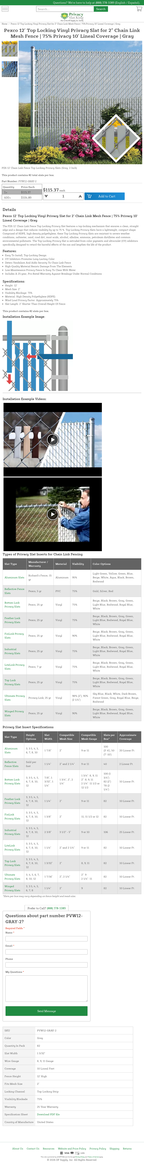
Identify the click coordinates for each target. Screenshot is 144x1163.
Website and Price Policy (72, 1148)
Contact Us (33, 1148)
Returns (127, 1148)
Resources (48, 1148)
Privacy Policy (98, 1148)
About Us (17, 1148)
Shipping (114, 1148)
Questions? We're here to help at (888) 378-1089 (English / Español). (96, 2)
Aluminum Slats (14, 577)
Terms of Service (93, 1157)
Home (4, 23)
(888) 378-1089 (56, 908)
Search (101, 9)
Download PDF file (48, 1114)
